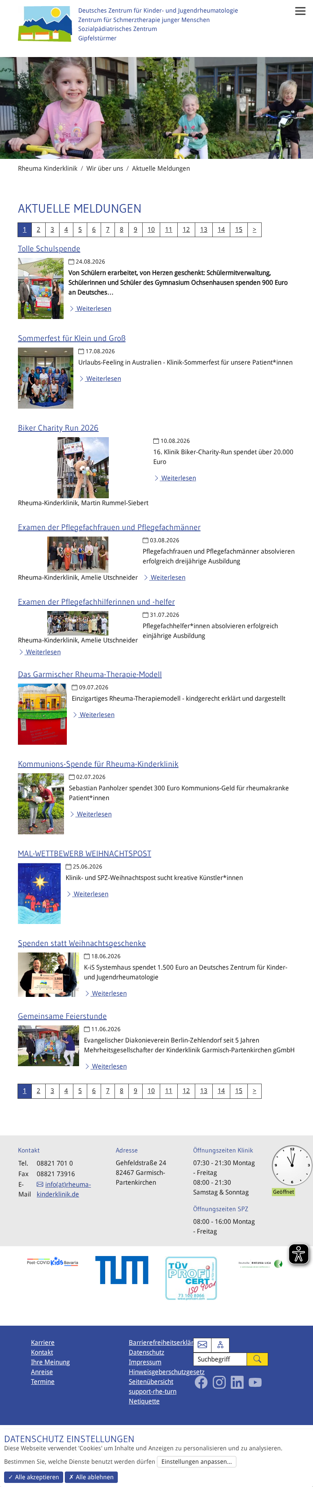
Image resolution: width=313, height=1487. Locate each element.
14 (221, 229)
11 (168, 229)
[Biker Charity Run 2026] (83, 467)
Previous (12, 1286)
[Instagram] (219, 1382)
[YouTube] (255, 1382)
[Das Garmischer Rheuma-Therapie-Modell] (42, 714)
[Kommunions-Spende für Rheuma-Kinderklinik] (41, 803)
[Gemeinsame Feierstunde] (48, 1045)
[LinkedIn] (237, 1382)
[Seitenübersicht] (220, 1345)
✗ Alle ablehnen (91, 1477)
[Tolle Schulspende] (41, 288)
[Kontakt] (202, 1345)
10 (151, 229)
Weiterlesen (93, 308)
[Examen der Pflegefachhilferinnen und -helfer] (78, 623)
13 (203, 229)
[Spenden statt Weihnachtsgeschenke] (48, 974)
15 (238, 229)
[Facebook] (201, 1382)
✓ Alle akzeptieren (33, 1477)
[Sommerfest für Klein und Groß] (45, 378)
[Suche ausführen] (257, 1359)
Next (301, 1286)
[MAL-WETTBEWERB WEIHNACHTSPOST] (39, 893)
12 (186, 229)
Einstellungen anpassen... (196, 1461)
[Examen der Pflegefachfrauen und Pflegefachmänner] (78, 555)
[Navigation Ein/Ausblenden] (300, 11)
